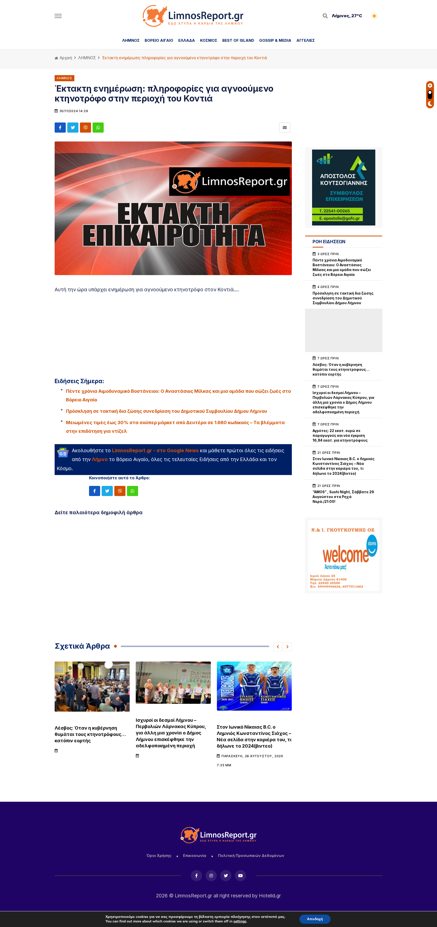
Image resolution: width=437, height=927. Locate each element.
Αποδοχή (315, 919)
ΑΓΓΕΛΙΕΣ (305, 40)
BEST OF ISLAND (238, 40)
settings (239, 921)
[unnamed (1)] (343, 187)
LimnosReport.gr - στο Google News (155, 450)
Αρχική (65, 57)
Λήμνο (100, 459)
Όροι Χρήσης (158, 855)
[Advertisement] (173, 332)
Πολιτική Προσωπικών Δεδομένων (251, 855)
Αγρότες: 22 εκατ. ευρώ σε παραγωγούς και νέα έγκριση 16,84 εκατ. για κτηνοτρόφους (340, 435)
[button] (277, 646)
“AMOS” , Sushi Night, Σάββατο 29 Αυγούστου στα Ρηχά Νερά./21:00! (343, 497)
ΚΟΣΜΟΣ (208, 40)
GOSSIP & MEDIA (275, 40)
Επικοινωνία (194, 855)
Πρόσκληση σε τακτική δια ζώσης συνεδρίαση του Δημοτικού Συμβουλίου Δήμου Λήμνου (166, 411)
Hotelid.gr (270, 896)
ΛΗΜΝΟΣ (131, 40)
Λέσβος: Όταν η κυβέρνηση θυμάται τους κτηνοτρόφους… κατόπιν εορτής (90, 734)
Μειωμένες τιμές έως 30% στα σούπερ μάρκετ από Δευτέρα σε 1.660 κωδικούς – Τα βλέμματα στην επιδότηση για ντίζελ (175, 427)
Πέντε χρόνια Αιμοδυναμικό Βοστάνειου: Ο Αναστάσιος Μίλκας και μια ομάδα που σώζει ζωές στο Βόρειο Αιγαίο (178, 395)
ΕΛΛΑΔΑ (186, 40)
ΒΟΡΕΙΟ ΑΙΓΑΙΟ (159, 40)
